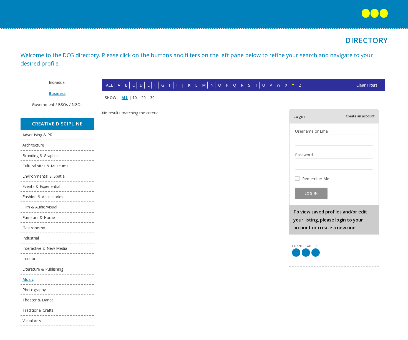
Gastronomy (33, 227)
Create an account (360, 116)
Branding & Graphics (40, 155)
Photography (34, 289)
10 (134, 97)
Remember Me (315, 178)
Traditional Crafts (38, 310)
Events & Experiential (41, 186)
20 (143, 97)
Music (28, 279)
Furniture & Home (38, 217)
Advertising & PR (37, 134)
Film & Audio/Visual (39, 207)
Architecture (33, 145)
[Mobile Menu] (366, 13)
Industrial (30, 238)
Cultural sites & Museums (45, 165)
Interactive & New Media (44, 248)
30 (152, 97)
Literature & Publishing (42, 269)
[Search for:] (375, 13)
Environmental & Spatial (44, 176)
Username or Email (312, 131)
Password (304, 154)
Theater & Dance (38, 300)
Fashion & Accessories (42, 196)
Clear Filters (366, 85)
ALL (109, 85)
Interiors (29, 258)
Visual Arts (31, 320)
